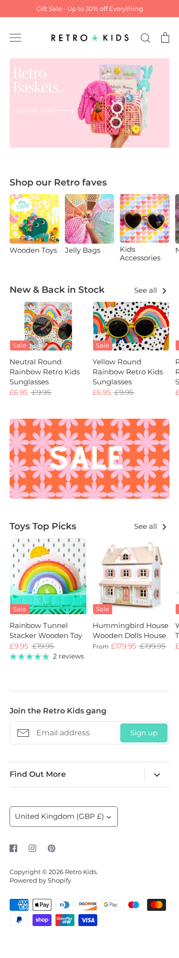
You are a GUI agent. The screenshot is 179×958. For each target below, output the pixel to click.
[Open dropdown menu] (156, 774)
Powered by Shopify (40, 880)
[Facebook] (13, 848)
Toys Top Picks (43, 526)
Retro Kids (80, 872)
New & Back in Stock (57, 289)
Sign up (144, 732)
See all (146, 290)
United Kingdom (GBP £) (59, 816)
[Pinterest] (51, 848)
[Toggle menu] (15, 38)
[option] (89, 103)
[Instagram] (32, 848)
